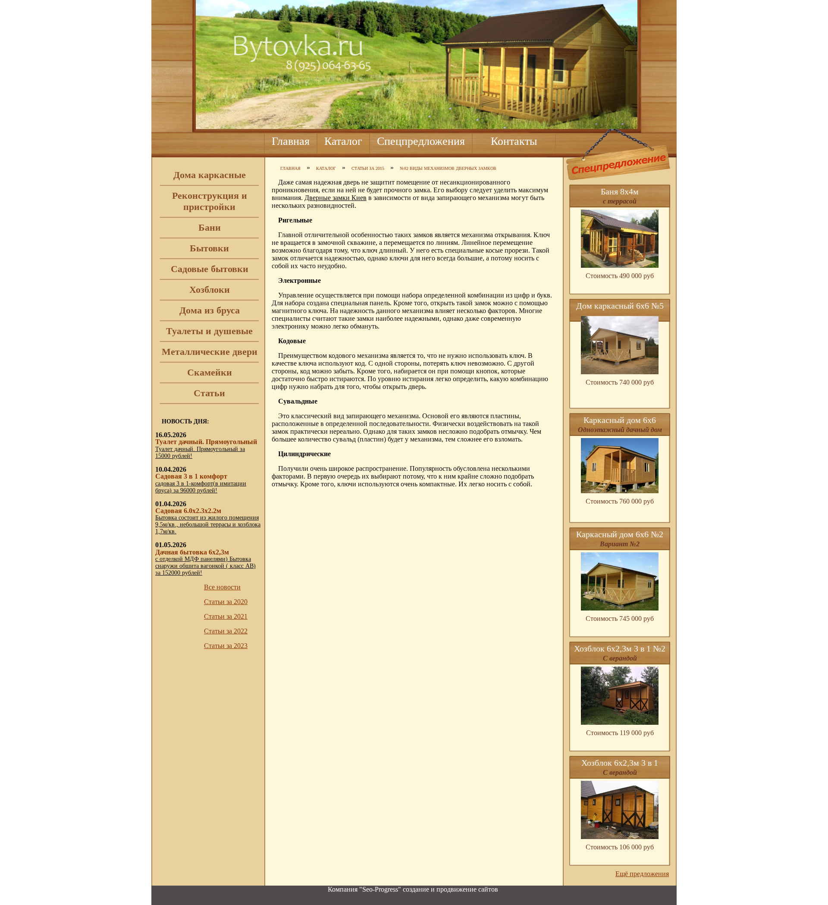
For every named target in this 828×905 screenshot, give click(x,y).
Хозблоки (209, 289)
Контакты (514, 141)
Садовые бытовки (209, 268)
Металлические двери (209, 351)
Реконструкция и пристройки (209, 201)
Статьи (209, 393)
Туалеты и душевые (209, 331)
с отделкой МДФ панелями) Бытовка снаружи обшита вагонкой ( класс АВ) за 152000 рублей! (205, 566)
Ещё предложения (642, 873)
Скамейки (209, 372)
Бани (209, 227)
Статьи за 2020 (226, 601)
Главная (291, 141)
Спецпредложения (421, 141)
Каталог (343, 141)
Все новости (222, 587)
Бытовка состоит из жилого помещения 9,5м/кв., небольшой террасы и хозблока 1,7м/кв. (207, 524)
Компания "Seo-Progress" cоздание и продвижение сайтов (413, 889)
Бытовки (209, 248)
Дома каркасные (209, 174)
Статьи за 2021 (226, 616)
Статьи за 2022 (226, 631)
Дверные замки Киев (335, 197)
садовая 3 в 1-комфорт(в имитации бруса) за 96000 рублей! (200, 487)
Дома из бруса (209, 310)
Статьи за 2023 (226, 645)
